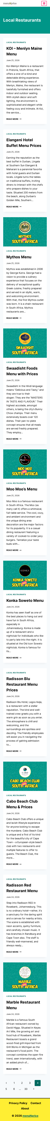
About (25, 1108)
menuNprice (30, 1115)
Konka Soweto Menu (25, 600)
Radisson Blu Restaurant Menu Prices (22, 684)
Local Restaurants (16, 42)
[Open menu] (44, 3)
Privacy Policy (18, 1103)
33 (25, 1089)
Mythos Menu (18, 257)
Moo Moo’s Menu (21, 489)
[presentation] (25, 231)
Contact (36, 1103)
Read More (13, 119)
